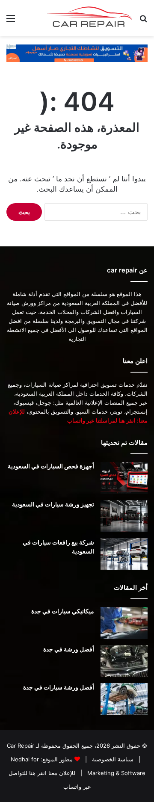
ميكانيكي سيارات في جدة (62, 611)
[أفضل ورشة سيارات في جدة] (124, 699)
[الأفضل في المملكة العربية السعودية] (77, 52)
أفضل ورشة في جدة (68, 649)
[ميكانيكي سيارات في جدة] (124, 623)
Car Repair (20, 745)
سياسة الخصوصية (111, 759)
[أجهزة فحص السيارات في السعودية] (124, 478)
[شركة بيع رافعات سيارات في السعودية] (124, 554)
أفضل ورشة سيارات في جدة (58, 687)
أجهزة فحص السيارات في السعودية (51, 466)
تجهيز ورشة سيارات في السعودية (53, 504)
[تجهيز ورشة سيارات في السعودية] (124, 516)
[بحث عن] (143, 21)
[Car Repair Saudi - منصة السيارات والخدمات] (90, 18)
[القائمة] (10, 21)
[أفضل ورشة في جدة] (124, 661)
